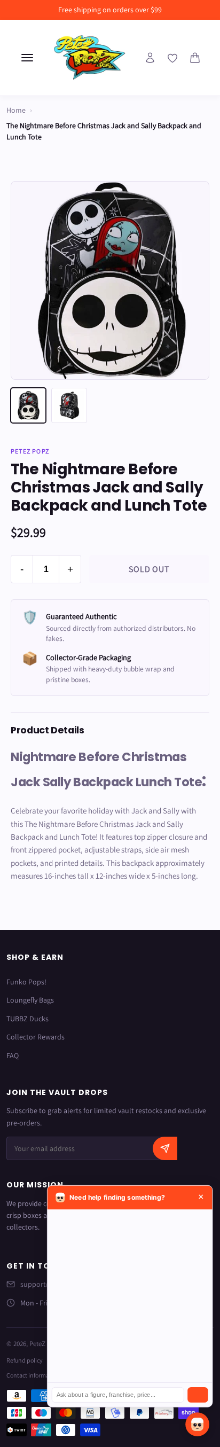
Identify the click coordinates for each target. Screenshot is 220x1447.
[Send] (197, 1395)
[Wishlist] (172, 58)
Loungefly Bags (30, 1000)
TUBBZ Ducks (27, 1018)
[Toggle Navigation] (27, 58)
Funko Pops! (26, 982)
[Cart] (195, 58)
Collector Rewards (35, 1037)
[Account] (150, 58)
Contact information (33, 1375)
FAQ (12, 1055)
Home (16, 110)
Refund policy (24, 1360)
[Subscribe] (165, 1148)
